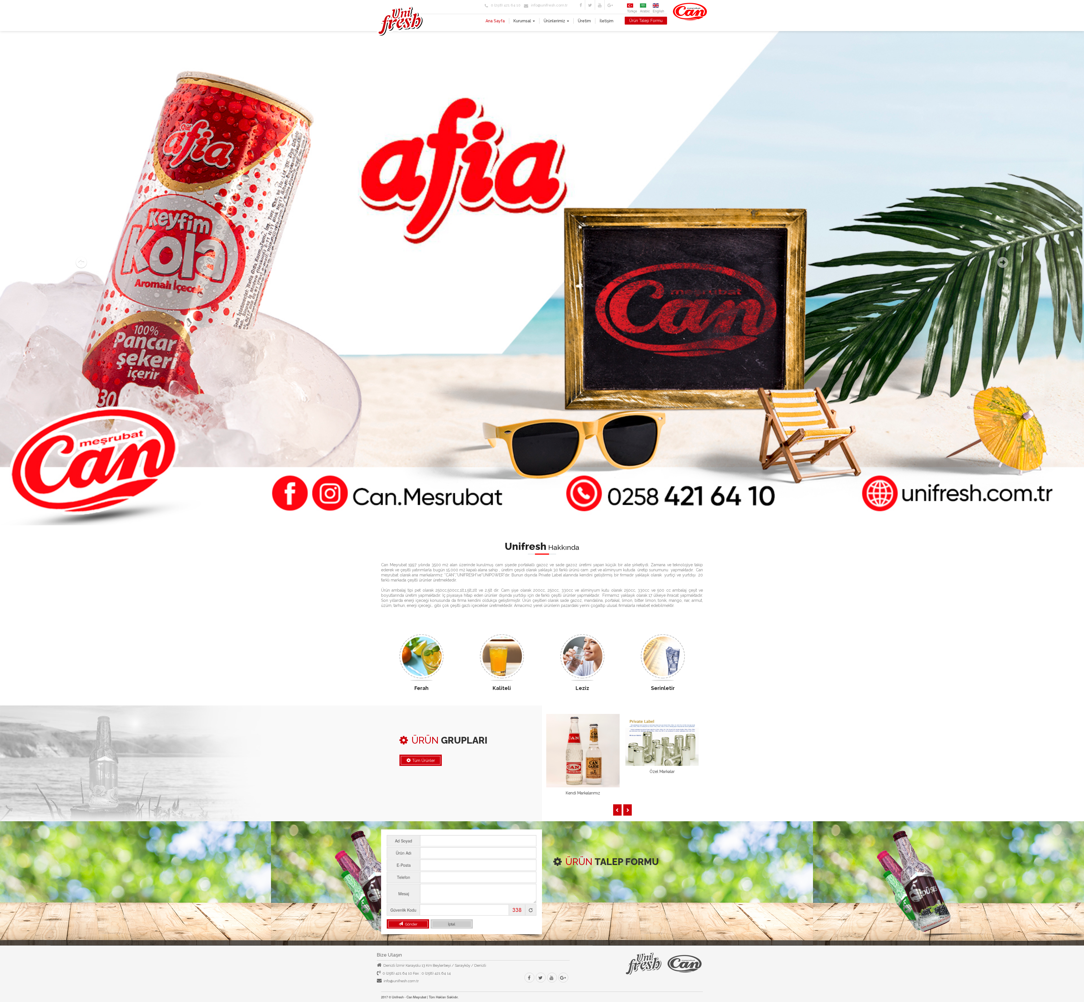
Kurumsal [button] (522, 21)
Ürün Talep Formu (646, 20)
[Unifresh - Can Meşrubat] (401, 30)
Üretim (584, 21)
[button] (81, 262)
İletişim (606, 21)
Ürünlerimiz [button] (555, 21)
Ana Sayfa (495, 21)
